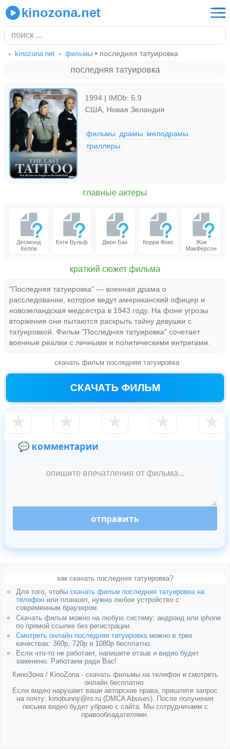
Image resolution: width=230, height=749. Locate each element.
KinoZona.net (61, 12)
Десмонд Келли (29, 245)
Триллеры (103, 145)
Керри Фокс (158, 242)
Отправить (115, 519)
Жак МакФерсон (201, 245)
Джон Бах (115, 242)
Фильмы (101, 133)
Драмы (131, 133)
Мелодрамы (167, 133)
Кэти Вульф (72, 242)
